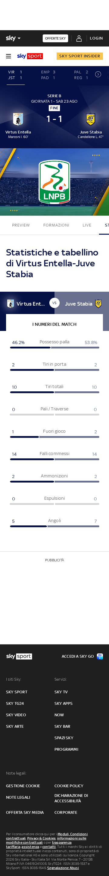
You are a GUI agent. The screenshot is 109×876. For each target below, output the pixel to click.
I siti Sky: (13, 679)
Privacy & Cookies (41, 838)
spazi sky (63, 738)
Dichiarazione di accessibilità (71, 798)
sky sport (16, 692)
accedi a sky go (78, 656)
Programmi (66, 749)
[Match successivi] (98, 75)
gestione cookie (23, 786)
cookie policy (69, 786)
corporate (65, 812)
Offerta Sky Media (25, 812)
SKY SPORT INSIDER (79, 56)
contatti (49, 847)
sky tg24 (15, 703)
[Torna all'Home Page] (30, 56)
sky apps (63, 703)
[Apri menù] (8, 56)
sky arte (15, 726)
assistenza (30, 847)
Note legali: (16, 773)
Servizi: (60, 679)
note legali (18, 797)
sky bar (62, 726)
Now (59, 715)
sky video (16, 715)
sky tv (61, 692)
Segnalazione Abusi (63, 868)
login (96, 38)
